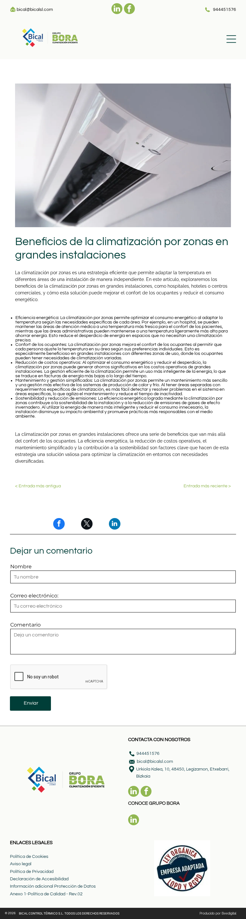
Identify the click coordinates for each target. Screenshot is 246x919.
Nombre (21, 566)
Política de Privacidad (31, 871)
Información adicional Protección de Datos (53, 886)
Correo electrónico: (34, 596)
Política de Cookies (29, 856)
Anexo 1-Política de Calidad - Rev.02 (46, 894)
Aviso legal (20, 864)
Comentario (25, 625)
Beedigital (229, 913)
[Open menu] (231, 39)
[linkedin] (116, 9)
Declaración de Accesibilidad (39, 879)
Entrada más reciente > (207, 486)
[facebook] (129, 9)
